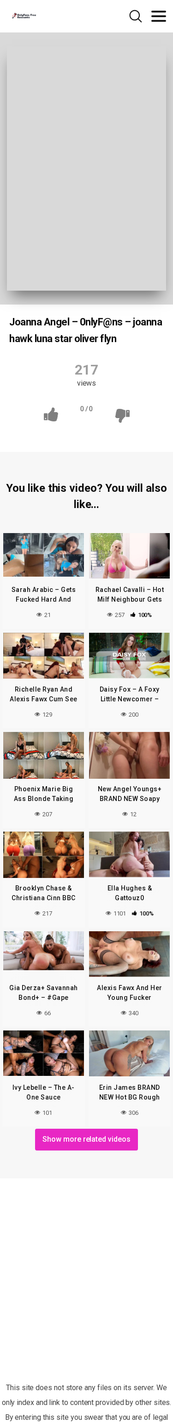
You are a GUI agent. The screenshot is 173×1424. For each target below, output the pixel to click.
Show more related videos (86, 1139)
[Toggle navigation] (158, 16)
